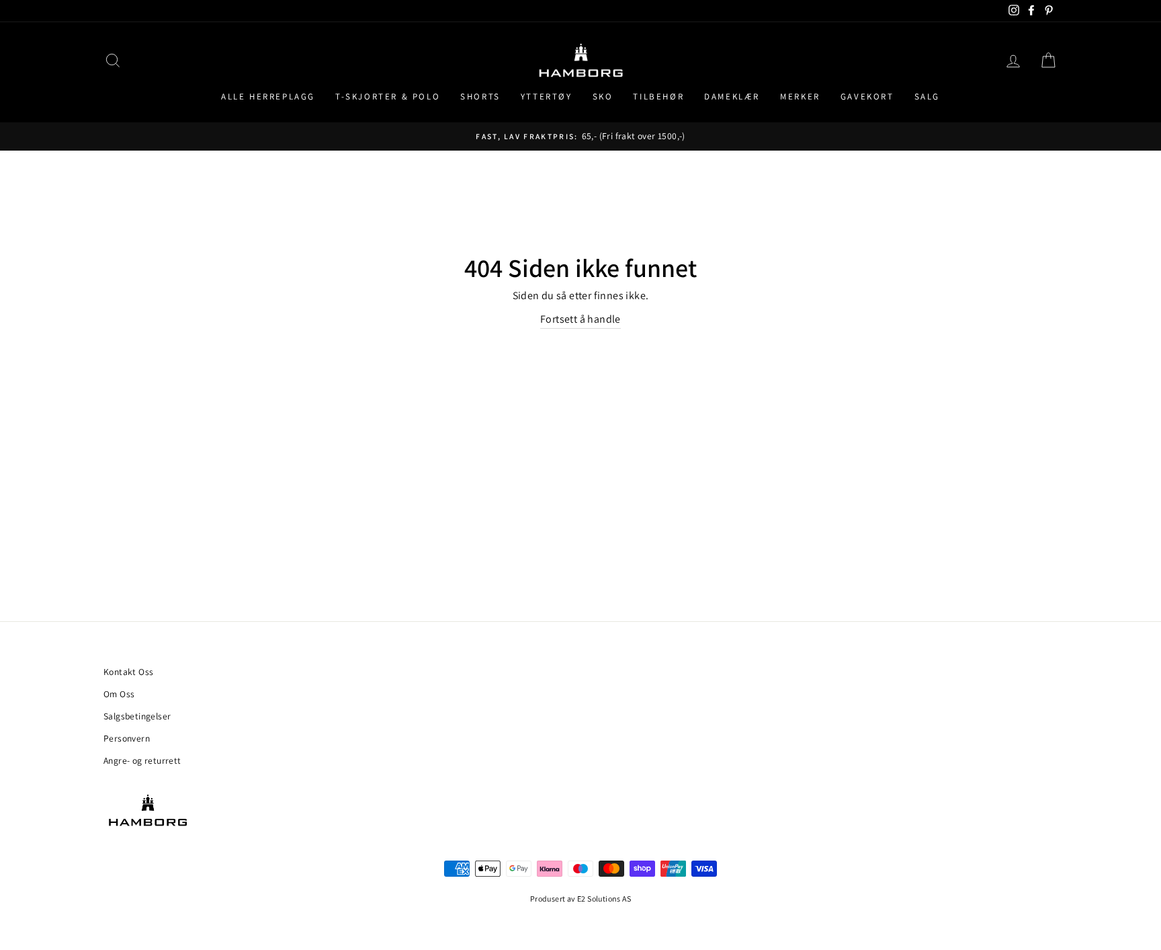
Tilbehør (658, 96)
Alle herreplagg (268, 96)
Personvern (126, 738)
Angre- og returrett (142, 760)
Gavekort (867, 96)
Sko (603, 96)
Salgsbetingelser (137, 716)
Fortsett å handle (580, 319)
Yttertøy (546, 96)
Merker (800, 96)
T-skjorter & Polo (387, 96)
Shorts (480, 96)
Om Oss (118, 694)
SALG (927, 96)
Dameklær (732, 96)
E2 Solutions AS (604, 899)
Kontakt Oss (128, 672)
